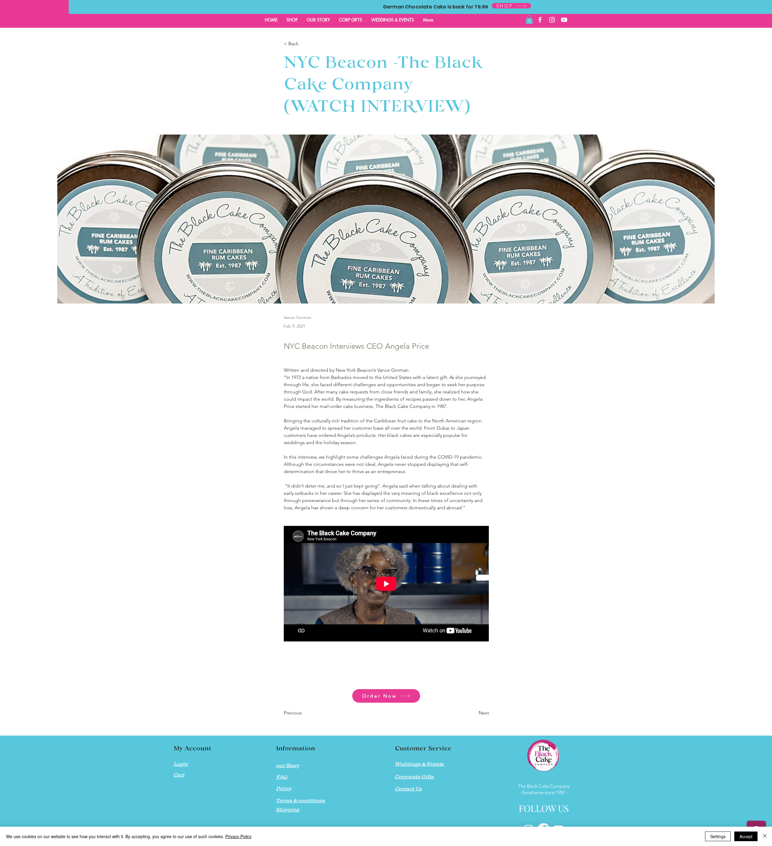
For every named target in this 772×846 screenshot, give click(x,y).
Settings (718, 836)
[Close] (764, 836)
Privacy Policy (238, 836)
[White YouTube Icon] (564, 20)
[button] (529, 19)
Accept (745, 836)
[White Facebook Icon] (540, 20)
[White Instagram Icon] (552, 20)
